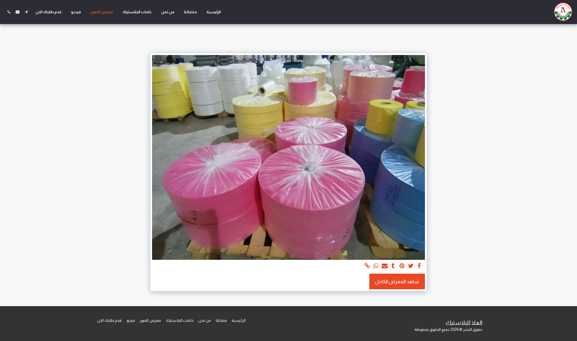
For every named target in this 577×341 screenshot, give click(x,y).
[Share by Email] (384, 266)
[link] (367, 266)
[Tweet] (411, 266)
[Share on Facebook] (419, 266)
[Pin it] (402, 266)
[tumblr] (393, 266)
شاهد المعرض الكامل (397, 281)
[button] (26, 12)
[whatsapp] (376, 266)
